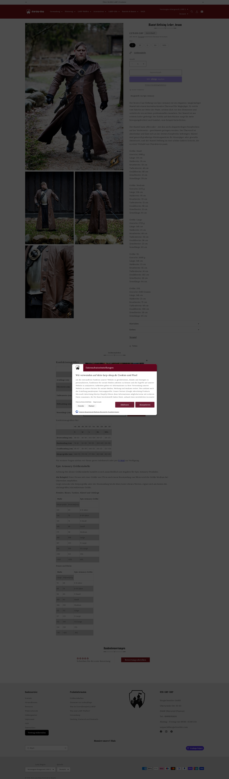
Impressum (97, 402)
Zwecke (81, 406)
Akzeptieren (144, 404)
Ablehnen (124, 404)
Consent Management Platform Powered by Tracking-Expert (99, 412)
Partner (91, 406)
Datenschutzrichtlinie (84, 402)
